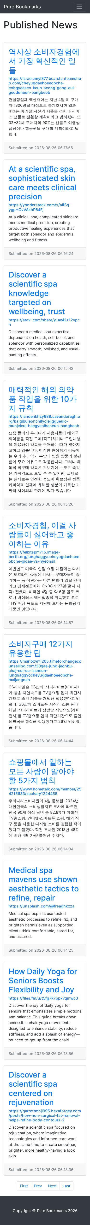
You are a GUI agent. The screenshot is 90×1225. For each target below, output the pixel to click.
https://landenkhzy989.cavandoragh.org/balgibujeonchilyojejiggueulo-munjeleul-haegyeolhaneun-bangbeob (44, 421)
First (24, 1186)
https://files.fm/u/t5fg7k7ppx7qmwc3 (43, 998)
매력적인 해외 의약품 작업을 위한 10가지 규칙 (43, 399)
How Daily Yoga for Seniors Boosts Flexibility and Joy (43, 981)
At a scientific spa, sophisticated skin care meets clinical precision (42, 182)
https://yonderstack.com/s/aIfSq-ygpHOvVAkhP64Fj (40, 207)
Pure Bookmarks (22, 7)
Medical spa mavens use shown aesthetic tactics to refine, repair (44, 884)
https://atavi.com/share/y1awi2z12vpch (44, 322)
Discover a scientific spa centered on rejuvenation (33, 1088)
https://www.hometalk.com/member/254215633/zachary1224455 (45, 791)
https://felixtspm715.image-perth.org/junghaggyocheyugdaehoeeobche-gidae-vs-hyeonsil (44, 557)
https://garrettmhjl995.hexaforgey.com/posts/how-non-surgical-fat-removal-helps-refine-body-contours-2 (45, 1115)
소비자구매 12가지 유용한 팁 (41, 648)
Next (52, 1186)
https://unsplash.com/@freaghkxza (41, 906)
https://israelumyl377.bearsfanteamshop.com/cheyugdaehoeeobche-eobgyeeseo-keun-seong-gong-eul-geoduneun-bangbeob (45, 85)
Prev (38, 1186)
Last (66, 1186)
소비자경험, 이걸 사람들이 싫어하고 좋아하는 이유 (42, 534)
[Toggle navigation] (79, 7)
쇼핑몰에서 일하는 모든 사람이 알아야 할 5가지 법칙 (41, 771)
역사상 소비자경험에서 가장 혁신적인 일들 (44, 61)
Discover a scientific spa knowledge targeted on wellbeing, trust (37, 293)
